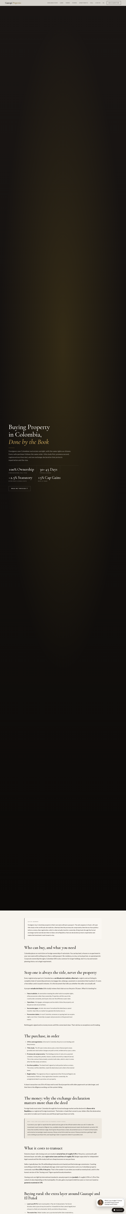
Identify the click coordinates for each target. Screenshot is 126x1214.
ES (103, 2)
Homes (74, 2)
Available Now (53, 2)
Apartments (83, 2)
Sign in (98, 2)
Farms (68, 2)
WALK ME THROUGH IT (19, 488)
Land (61, 2)
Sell (91, 2)
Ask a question (113, 2)
